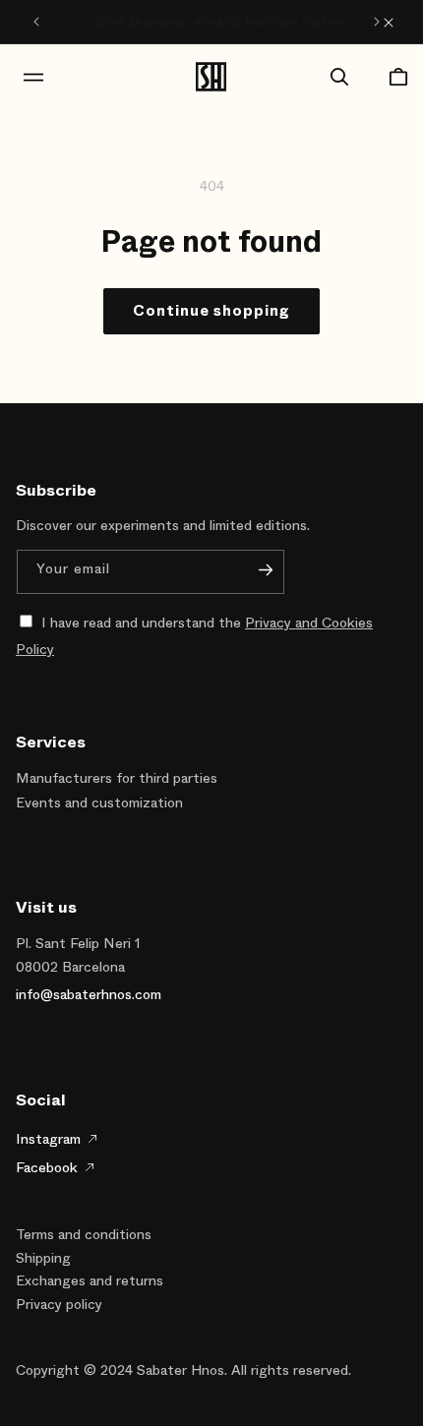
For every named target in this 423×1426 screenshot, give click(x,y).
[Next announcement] (376, 21)
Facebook (47, 1167)
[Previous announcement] (36, 21)
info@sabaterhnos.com (88, 994)
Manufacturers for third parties (116, 778)
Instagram (48, 1139)
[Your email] (265, 570)
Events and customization (99, 802)
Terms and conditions (83, 1234)
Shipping (43, 1258)
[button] (23, 76)
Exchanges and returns (89, 1281)
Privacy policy (59, 1304)
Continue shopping (211, 311)
